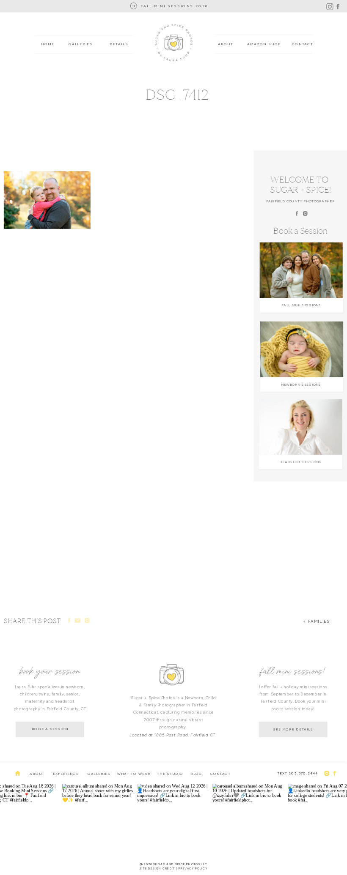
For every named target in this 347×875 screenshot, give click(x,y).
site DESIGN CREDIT (157, 868)
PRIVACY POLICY (193, 868)
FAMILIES (319, 621)
